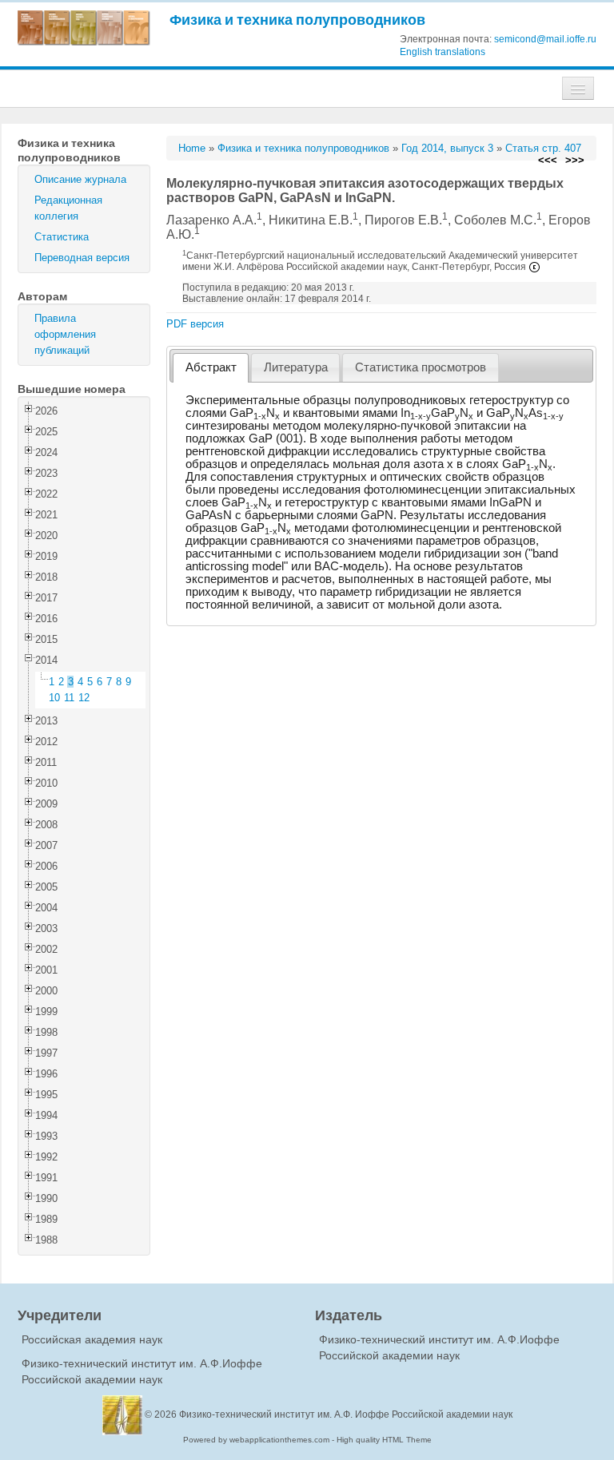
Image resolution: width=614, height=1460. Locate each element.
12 (84, 698)
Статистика (61, 237)
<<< (547, 160)
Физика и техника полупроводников (297, 19)
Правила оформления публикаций (65, 334)
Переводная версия (82, 258)
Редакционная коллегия (68, 208)
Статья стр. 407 (543, 148)
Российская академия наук (92, 1339)
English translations (442, 52)
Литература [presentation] (296, 367)
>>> (574, 160)
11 (69, 698)
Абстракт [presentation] (211, 367)
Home (191, 148)
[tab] (211, 368)
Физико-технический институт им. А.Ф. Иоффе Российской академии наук (345, 1414)
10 (54, 698)
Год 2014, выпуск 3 (447, 148)
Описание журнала (80, 179)
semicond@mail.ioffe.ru (545, 39)
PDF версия (195, 324)
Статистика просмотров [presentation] (420, 367)
